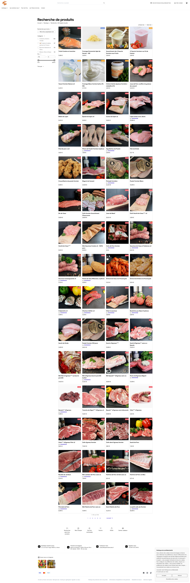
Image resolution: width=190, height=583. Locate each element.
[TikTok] (151, 573)
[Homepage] (7, 3)
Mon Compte (78, 530)
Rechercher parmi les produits (67, 532)
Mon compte (179, 3)
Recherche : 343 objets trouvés (59, 23)
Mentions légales (147, 579)
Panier (111, 530)
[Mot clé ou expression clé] (38, 32)
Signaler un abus (75, 579)
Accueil (39, 23)
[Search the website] (104, 3)
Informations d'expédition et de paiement (119, 579)
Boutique (46, 23)
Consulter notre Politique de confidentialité (167, 570)
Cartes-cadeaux (122, 530)
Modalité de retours (137, 579)
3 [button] (92, 518)
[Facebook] (143, 573)
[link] (172, 578)
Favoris (100, 530)
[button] (110, 518)
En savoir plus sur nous (162, 571)
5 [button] (97, 518)
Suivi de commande (89, 531)
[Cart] (186, 2)
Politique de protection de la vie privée (98, 579)
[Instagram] (147, 573)
